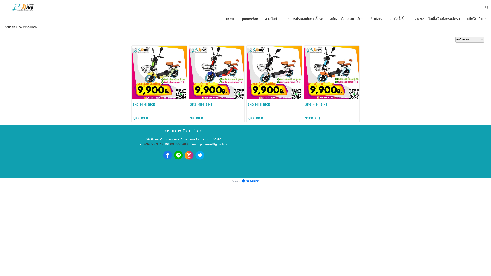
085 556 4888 (179, 144)
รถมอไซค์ (10, 27)
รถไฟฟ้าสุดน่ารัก (28, 27)
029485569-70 (153, 144)
